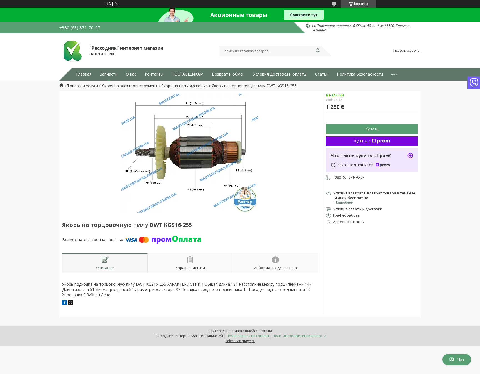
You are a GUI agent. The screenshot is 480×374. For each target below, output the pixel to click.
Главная (84, 74)
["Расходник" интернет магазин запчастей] (71, 50)
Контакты (154, 74)
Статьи (322, 74)
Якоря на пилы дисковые (184, 85)
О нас (131, 74)
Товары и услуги (82, 85)
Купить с (362, 141)
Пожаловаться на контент (248, 335)
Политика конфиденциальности (299, 335)
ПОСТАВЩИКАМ (188, 74)
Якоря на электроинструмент (130, 85)
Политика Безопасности (360, 74)
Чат (461, 359)
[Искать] (317, 51)
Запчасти (109, 74)
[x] (70, 303)
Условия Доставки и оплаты (280, 74)
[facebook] (64, 303)
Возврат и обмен (228, 74)
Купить (372, 128)
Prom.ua (265, 330)
